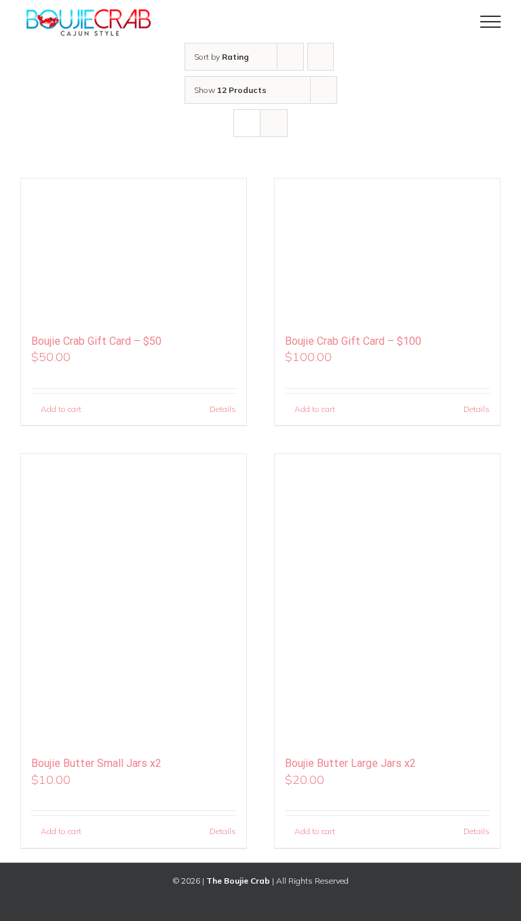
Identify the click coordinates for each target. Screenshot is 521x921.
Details (223, 409)
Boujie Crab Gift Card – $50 (96, 341)
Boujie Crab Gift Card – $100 (353, 341)
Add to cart (61, 409)
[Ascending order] (320, 57)
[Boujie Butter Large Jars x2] (387, 598)
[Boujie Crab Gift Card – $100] (387, 249)
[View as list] (273, 123)
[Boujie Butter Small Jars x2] (133, 598)
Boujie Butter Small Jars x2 (96, 763)
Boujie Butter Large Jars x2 (350, 763)
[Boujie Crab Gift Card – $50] (133, 249)
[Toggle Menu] (490, 22)
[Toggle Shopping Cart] (444, 21)
